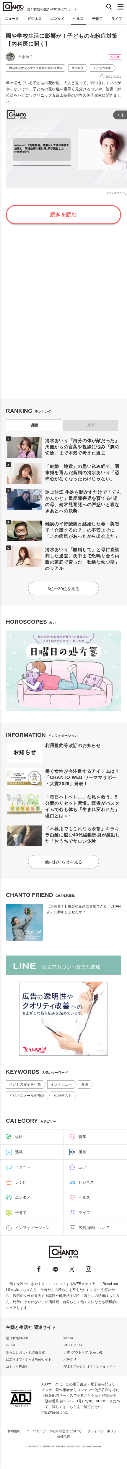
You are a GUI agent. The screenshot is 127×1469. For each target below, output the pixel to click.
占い (82, 1167)
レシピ (21, 1182)
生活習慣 (78, 68)
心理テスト (63, 1096)
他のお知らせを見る (63, 862)
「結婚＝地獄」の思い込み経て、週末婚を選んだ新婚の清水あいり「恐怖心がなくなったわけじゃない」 (82, 472)
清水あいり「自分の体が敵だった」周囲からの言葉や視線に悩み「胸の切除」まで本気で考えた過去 (82, 446)
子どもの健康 (102, 68)
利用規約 (13, 1431)
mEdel (10, 1345)
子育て (97, 19)
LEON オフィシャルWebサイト (28, 1359)
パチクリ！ (72, 1359)
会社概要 (63, 1436)
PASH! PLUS (73, 1345)
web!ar (68, 1338)
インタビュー (61, 1084)
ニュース (12, 19)
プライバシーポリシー (103, 1431)
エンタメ (57, 19)
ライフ (116, 19)
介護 (84, 1084)
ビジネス (34, 19)
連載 (19, 1152)
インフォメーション (32, 1227)
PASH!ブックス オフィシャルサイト (90, 1366)
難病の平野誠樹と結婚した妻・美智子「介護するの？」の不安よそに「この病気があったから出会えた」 (82, 530)
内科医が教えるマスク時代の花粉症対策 (35, 68)
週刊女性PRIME (17, 1338)
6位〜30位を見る (63, 588)
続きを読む (63, 214)
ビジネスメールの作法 (27, 1096)
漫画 (82, 1152)
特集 (82, 1136)
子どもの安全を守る (25, 1084)
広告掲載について (94, 1227)
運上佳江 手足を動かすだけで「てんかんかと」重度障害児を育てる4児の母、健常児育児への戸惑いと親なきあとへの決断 (83, 501)
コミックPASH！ (18, 1366)
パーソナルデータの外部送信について (54, 1431)
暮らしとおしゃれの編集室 (25, 1352)
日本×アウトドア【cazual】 (84, 1352)
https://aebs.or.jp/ (54, 1412)
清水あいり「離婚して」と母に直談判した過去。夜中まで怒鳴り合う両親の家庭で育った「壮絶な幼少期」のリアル (82, 559)
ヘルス (78, 19)
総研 (19, 1136)
